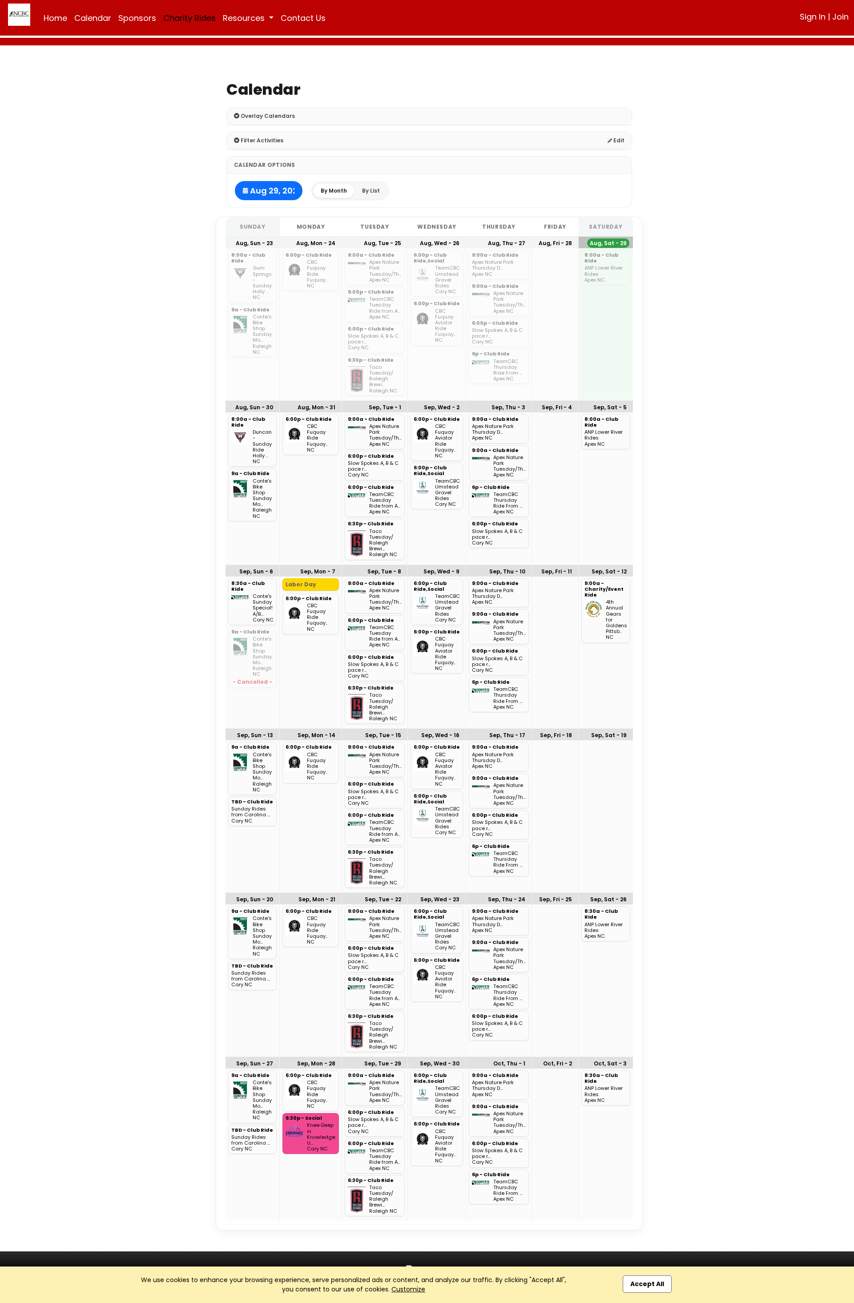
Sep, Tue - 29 (382, 1063)
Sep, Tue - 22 (383, 899)
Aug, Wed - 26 (439, 243)
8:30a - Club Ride (248, 587)
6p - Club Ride (491, 354)
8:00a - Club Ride (248, 258)
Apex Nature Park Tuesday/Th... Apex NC (385, 271)
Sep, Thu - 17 (507, 735)
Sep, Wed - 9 (441, 571)
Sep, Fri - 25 (555, 899)
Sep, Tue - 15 (383, 735)
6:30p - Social (304, 1118)
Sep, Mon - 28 (316, 1063)
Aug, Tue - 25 (382, 243)
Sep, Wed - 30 (439, 1063)
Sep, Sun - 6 (256, 571)
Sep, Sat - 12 (609, 571)
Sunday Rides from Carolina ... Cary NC (250, 815)
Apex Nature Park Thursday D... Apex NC (493, 268)
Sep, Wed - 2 (441, 407)
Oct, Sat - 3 (610, 1063)
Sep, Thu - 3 (508, 407)
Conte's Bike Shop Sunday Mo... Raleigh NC (262, 334)
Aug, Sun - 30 (254, 407)
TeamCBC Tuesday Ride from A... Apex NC (384, 308)
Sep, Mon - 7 (317, 571)
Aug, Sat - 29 (608, 243)
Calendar (92, 18)
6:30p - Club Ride (371, 360)
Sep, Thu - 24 (506, 899)
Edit (618, 140)
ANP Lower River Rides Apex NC (603, 274)
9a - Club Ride (250, 310)
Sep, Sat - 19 (609, 735)
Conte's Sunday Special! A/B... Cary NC (263, 608)
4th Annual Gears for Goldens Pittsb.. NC (616, 619)
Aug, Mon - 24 (315, 243)
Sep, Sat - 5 (610, 407)
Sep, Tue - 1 (385, 407)
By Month (334, 190)
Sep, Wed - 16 (440, 735)
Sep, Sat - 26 (608, 899)
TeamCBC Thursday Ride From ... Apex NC (507, 370)
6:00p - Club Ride (309, 255)
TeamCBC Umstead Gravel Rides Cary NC (447, 279)
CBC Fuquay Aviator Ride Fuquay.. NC (445, 325)
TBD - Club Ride (252, 802)
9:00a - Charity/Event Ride (604, 589)
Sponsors (137, 18)
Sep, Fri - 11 (556, 571)
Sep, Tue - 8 (384, 571)
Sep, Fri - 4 (557, 407)
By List (371, 190)
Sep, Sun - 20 (254, 899)
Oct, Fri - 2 (557, 1063)
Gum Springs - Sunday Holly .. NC (262, 282)
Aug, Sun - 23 (254, 243)
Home (55, 18)
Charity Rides (189, 18)
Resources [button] (245, 18)
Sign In (813, 16)
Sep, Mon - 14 (316, 735)
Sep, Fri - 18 (556, 735)
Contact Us (303, 18)
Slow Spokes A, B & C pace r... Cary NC (373, 342)
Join (840, 16)
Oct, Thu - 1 (509, 1063)
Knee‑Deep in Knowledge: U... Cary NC (321, 1137)
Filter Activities (261, 140)
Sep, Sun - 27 (254, 1063)
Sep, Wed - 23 (439, 899)
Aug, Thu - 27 (506, 243)
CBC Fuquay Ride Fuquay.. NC (317, 274)
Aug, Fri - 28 (555, 243)
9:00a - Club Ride (371, 255)
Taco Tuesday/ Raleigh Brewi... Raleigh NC (383, 379)
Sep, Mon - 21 (316, 899)
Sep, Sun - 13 (255, 735)
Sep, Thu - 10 (507, 571)
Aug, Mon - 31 (316, 407)
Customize (408, 1289)
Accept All (647, 1283)
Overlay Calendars (267, 116)
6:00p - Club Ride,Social (430, 258)
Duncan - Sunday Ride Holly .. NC (262, 446)
